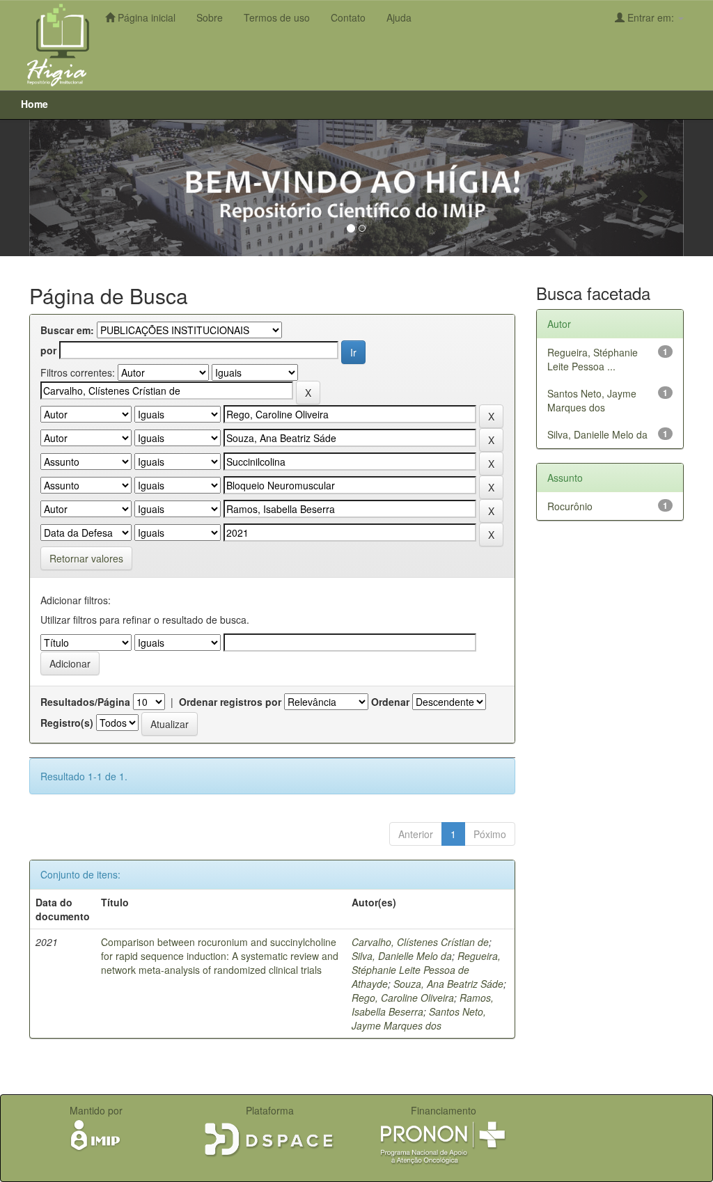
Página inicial (145, 17)
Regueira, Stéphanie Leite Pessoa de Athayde (426, 970)
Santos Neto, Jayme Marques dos (419, 1018)
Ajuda (399, 17)
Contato (348, 17)
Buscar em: (67, 330)
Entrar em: (651, 17)
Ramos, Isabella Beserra (423, 1004)
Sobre (209, 17)
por (48, 350)
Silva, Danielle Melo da (402, 956)
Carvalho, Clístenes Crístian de (420, 942)
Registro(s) (66, 723)
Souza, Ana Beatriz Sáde (448, 984)
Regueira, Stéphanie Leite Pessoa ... (592, 359)
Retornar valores (86, 558)
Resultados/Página (85, 702)
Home (34, 104)
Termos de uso (277, 17)
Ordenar (390, 702)
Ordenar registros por (230, 702)
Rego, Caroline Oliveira (403, 997)
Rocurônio (570, 506)
